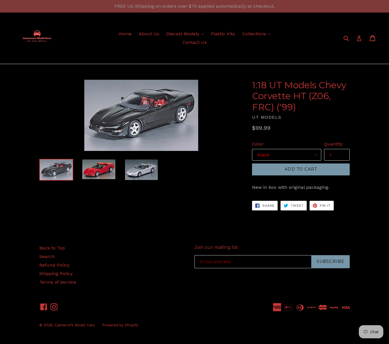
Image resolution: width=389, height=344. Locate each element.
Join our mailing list (216, 247)
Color (258, 144)
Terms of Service (57, 282)
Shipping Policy (56, 273)
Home (125, 33)
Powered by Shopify (120, 325)
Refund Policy (54, 265)
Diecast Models (186, 33)
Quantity (333, 144)
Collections (257, 33)
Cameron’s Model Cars (75, 325)
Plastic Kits (223, 33)
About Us (149, 33)
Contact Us (195, 42)
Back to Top (52, 248)
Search (47, 256)
